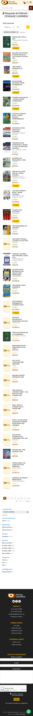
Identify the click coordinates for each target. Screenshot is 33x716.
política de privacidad (17, 695)
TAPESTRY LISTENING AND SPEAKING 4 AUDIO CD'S (20, 255)
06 (22, 498)
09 (16, 501)
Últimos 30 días (7, 527)
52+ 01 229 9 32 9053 (16, 609)
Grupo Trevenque (20, 714)
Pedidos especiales (16, 644)
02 (8, 498)
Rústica (5, 560)
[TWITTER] (13, 601)
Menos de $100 (8, 543)
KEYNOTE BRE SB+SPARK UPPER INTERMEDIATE (18, 83)
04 (15, 498)
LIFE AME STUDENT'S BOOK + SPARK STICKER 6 (19, 192)
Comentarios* (16, 668)
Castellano (7, 536)
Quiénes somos (16, 642)
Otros (4, 562)
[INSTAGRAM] (19, 601)
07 (25, 498)
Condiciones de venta (16, 630)
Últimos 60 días (7, 530)
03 (11, 498)
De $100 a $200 (8, 545)
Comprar (15, 48)
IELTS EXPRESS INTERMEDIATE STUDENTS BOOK (18, 303)
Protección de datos (16, 633)
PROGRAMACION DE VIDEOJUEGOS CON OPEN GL (19, 347)
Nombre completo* (16, 657)
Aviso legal (16, 625)
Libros (6, 520)
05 (18, 498)
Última (27, 501)
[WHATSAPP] (28, 711)
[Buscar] (31, 8)
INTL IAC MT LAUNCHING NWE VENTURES (18, 362)
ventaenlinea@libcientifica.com (16, 614)
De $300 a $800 (8, 551)
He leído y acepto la (17, 694)
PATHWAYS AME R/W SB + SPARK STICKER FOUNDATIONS (20, 99)
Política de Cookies (16, 628)
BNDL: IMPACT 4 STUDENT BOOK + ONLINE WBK (18, 406)
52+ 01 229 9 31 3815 (16, 611)
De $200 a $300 (8, 548)
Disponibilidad (7, 571)
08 (28, 498)
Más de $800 (7, 553)
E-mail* (16, 663)
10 (20, 501)
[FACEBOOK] (16, 601)
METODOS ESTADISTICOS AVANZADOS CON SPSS (20, 319)
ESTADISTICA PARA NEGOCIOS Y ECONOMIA (18, 129)
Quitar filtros (22, 32)
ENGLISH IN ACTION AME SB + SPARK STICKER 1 (18, 173)
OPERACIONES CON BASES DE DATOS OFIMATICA (18, 464)
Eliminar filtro (17, 32)
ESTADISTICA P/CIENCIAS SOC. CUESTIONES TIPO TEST (20, 436)
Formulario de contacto (16, 616)
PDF (4, 565)
